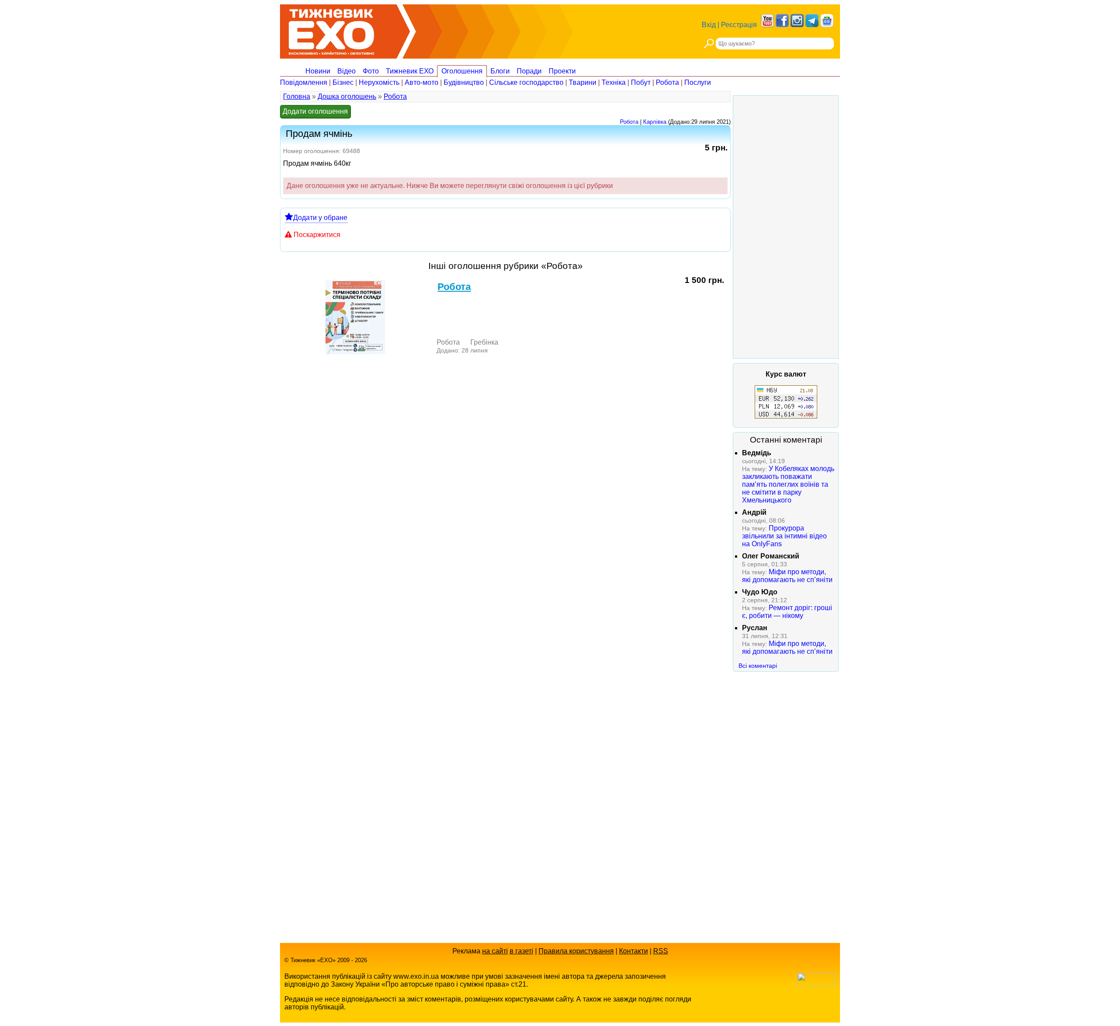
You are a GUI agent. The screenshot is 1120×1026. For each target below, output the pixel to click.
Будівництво (464, 82)
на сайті (495, 951)
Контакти (633, 951)
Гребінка (484, 342)
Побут (641, 82)
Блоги (500, 71)
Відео (346, 71)
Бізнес (343, 82)
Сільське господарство (526, 82)
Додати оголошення (315, 111)
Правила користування (576, 951)
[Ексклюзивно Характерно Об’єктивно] (331, 29)
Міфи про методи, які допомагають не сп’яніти (787, 575)
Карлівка (654, 122)
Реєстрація (739, 24)
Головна (296, 96)
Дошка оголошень (347, 96)
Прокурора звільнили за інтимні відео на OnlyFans (784, 536)
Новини (317, 71)
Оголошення (462, 71)
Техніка (614, 82)
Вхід (709, 24)
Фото (371, 71)
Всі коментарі (757, 665)
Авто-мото (421, 82)
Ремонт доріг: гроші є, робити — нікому (787, 611)
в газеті (521, 951)
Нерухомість (379, 82)
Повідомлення (303, 82)
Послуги (697, 82)
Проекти (562, 71)
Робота (667, 82)
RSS (660, 951)
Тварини (582, 82)
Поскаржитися (317, 234)
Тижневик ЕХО (410, 71)
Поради (529, 71)
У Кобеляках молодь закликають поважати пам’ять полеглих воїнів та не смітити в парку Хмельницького (788, 484)
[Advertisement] (785, 227)
